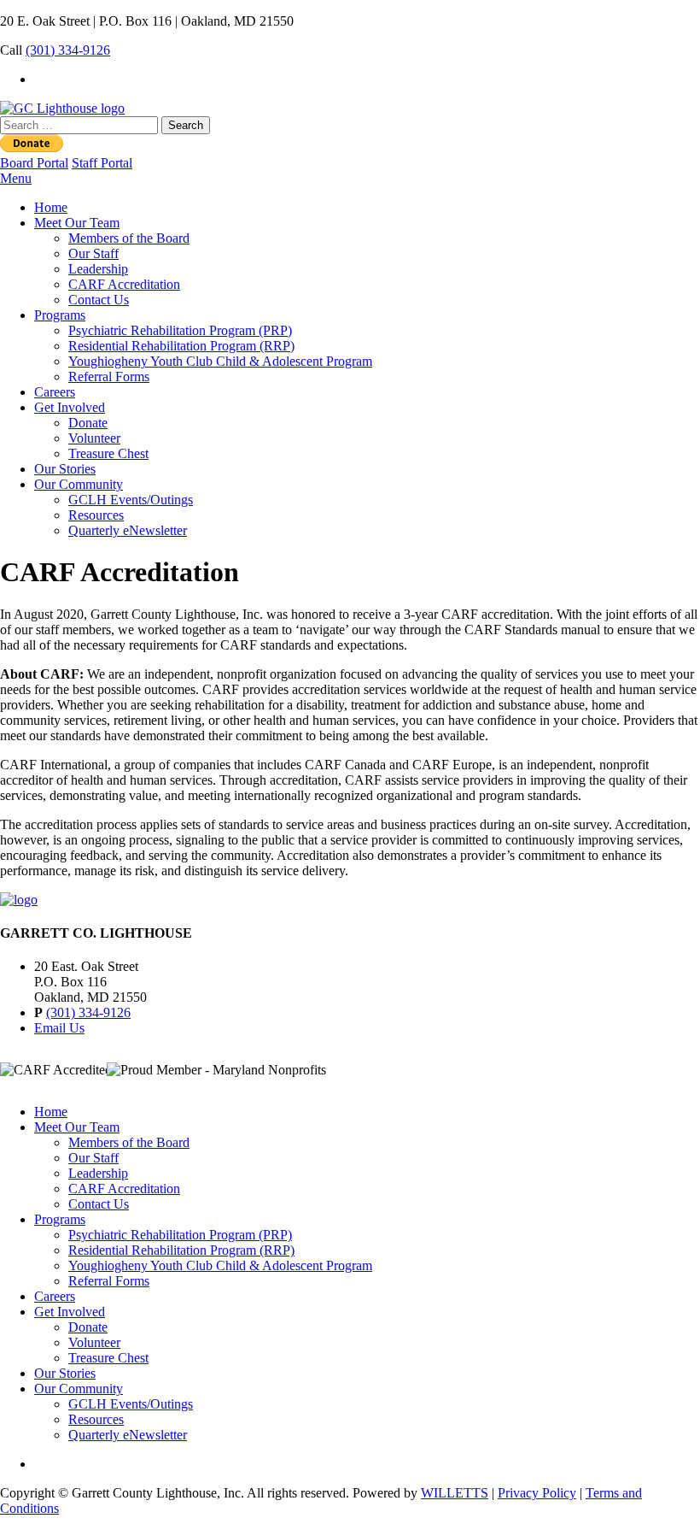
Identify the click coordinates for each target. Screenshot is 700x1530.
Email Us (59, 1028)
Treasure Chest (108, 453)
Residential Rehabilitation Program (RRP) (181, 345)
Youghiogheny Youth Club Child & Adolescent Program (220, 361)
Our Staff (93, 253)
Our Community (78, 484)
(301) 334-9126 (68, 50)
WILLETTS (454, 1493)
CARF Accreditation (124, 284)
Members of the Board (129, 238)
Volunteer (94, 438)
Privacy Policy (537, 1493)
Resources (96, 515)
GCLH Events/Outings (130, 499)
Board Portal (34, 163)
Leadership (98, 269)
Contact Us (98, 299)
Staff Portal (102, 163)
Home (50, 207)
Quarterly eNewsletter (127, 530)
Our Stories (65, 469)
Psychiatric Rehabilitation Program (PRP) (180, 330)
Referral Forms (108, 376)
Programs (59, 315)
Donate (88, 422)
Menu (16, 178)
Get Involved (69, 407)
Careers (54, 392)
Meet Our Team (77, 222)
